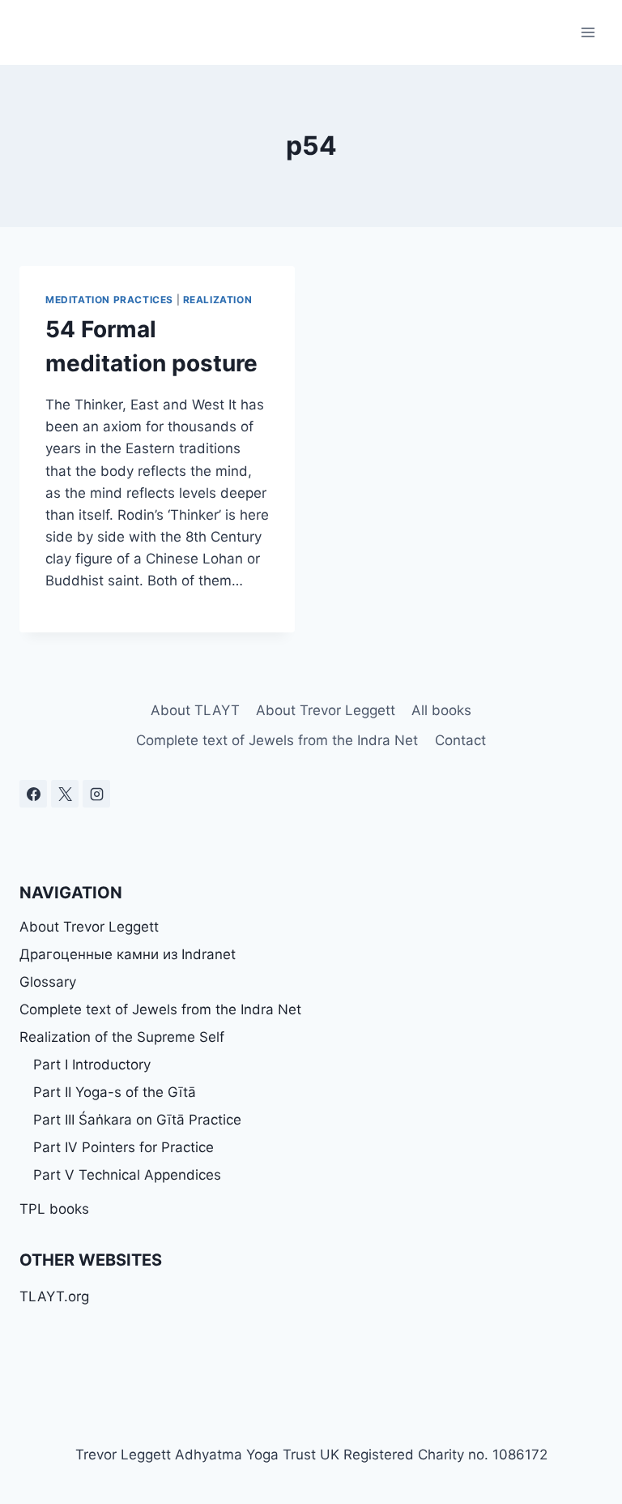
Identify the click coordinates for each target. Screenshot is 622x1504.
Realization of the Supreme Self (121, 1037)
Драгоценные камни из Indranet (127, 954)
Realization (218, 300)
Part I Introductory (92, 1064)
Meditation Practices (109, 300)
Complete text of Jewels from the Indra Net (277, 740)
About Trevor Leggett (325, 710)
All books (441, 710)
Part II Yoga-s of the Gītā (114, 1092)
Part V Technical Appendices (127, 1175)
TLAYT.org (54, 1296)
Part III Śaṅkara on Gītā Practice (137, 1120)
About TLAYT (195, 710)
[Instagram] (96, 794)
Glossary (47, 982)
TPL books (54, 1209)
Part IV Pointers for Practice (123, 1147)
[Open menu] (588, 32)
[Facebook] (33, 794)
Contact (460, 740)
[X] (65, 794)
